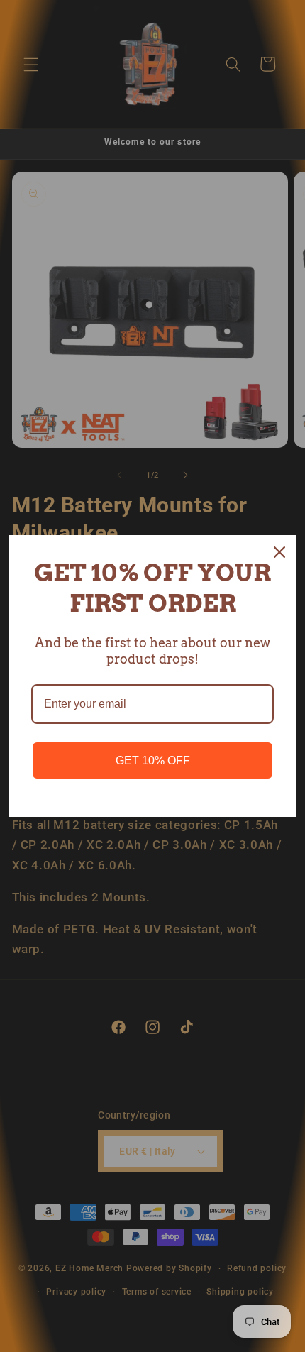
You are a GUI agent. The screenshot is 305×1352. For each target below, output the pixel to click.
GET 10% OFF (153, 760)
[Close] (279, 552)
